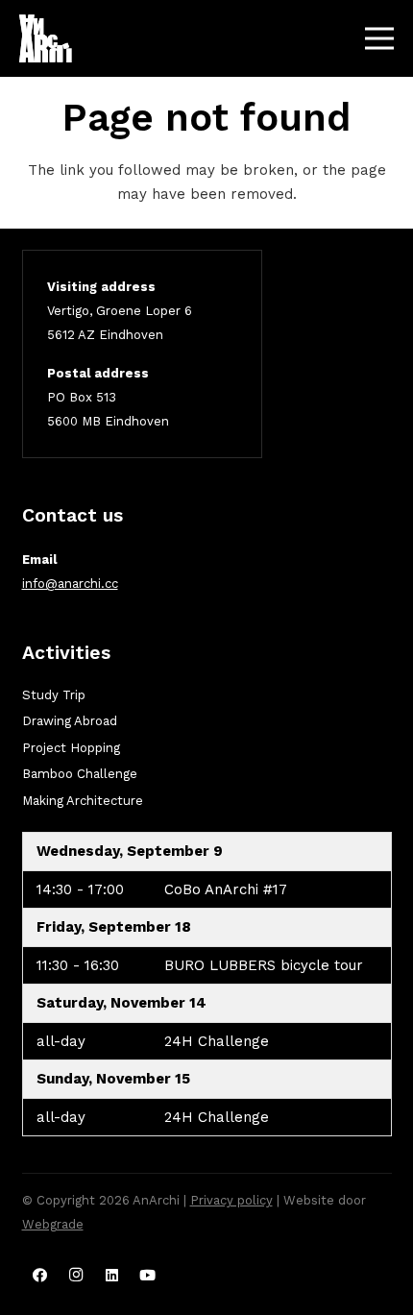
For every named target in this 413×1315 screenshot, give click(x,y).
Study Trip (53, 695)
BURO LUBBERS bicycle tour (263, 965)
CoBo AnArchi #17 (225, 889)
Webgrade (53, 1224)
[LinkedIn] (112, 1275)
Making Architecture (82, 800)
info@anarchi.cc (70, 583)
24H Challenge (216, 1041)
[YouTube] (148, 1275)
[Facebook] (40, 1275)
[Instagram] (76, 1275)
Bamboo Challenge (79, 774)
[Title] (45, 38)
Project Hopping (71, 748)
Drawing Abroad (69, 721)
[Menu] (379, 38)
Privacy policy (231, 1200)
